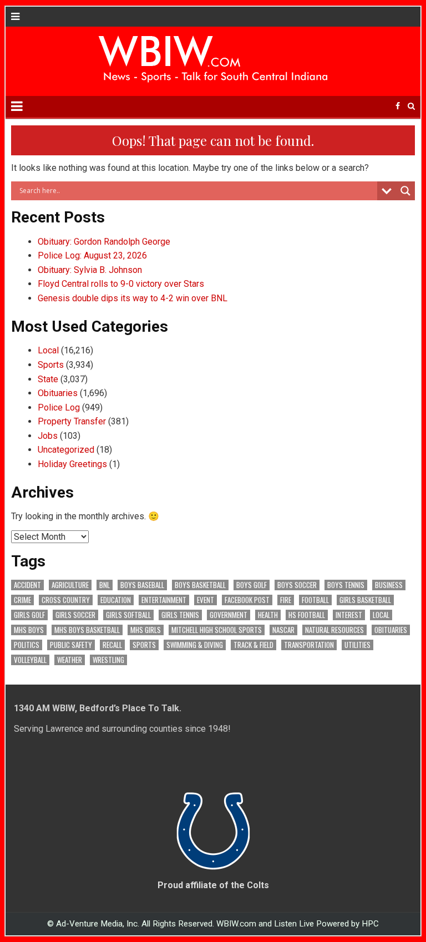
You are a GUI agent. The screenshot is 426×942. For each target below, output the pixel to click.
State (48, 379)
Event (205, 600)
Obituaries (58, 393)
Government (228, 615)
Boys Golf (251, 585)
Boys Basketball (200, 585)
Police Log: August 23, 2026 (92, 255)
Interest (349, 615)
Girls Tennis (180, 615)
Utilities (357, 645)
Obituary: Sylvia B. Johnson (90, 270)
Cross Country (66, 600)
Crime (22, 600)
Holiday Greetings (72, 464)
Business (389, 585)
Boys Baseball (142, 585)
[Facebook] (397, 106)
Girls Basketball (365, 600)
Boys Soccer (297, 585)
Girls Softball (128, 615)
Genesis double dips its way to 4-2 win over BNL (132, 298)
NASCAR (283, 630)
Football (315, 600)
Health (268, 615)
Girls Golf (29, 615)
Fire (285, 600)
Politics (26, 645)
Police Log (59, 407)
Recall (112, 645)
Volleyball (30, 660)
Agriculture (70, 585)
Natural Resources (334, 630)
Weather (69, 660)
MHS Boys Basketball (87, 630)
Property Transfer (72, 421)
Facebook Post (247, 600)
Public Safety (71, 645)
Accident (27, 585)
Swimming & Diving (194, 645)
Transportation (309, 645)
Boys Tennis (345, 585)
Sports (51, 364)
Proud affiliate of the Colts (213, 885)
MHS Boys (29, 630)
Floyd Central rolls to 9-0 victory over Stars (121, 283)
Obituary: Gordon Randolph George (104, 241)
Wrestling (108, 660)
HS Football (306, 615)
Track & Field (253, 645)
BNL (104, 585)
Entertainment (163, 600)
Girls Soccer (75, 615)
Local (48, 350)
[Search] (411, 106)
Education (115, 600)
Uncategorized (66, 449)
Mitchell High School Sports (216, 630)
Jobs (48, 436)
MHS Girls (145, 630)
